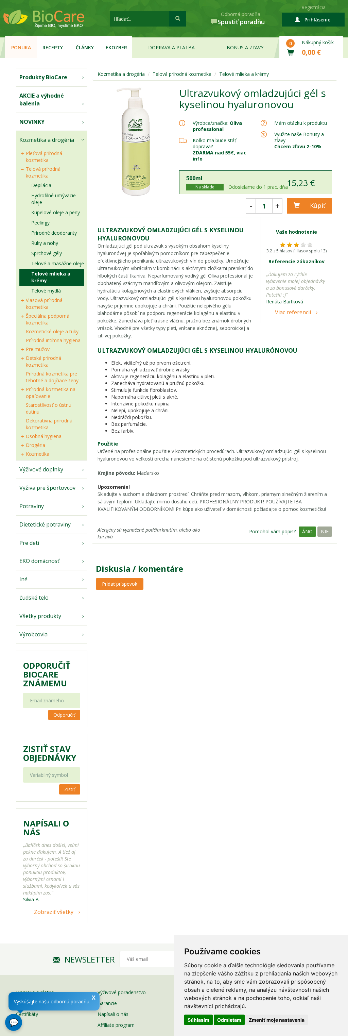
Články (85, 47)
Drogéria (35, 445)
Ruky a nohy (44, 243)
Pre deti (29, 543)
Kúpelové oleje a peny (55, 212)
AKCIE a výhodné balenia (41, 99)
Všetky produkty (40, 616)
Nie (325, 531)
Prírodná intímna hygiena (53, 340)
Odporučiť (64, 715)
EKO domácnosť (39, 561)
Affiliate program (116, 1025)
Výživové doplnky (41, 469)
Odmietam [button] (229, 1020)
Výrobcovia (33, 634)
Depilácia (41, 185)
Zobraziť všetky (53, 912)
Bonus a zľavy (245, 47)
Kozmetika (37, 454)
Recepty (52, 47)
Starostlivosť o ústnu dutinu (48, 408)
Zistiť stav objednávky (49, 753)
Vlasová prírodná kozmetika (44, 303)
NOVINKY (32, 122)
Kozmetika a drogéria (46, 140)
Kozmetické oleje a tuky (52, 331)
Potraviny (31, 506)
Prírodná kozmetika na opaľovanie (50, 392)
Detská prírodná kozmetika (43, 361)
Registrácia (313, 7)
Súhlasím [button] (198, 1020)
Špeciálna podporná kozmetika (47, 319)
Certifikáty (27, 1014)
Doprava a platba (171, 47)
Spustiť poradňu (241, 22)
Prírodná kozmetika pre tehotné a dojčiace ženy (52, 377)
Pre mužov (38, 349)
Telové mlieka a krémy (50, 277)
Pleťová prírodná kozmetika (44, 156)
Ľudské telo (34, 597)
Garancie (107, 1003)
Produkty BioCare (43, 77)
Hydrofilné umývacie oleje (53, 198)
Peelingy (40, 222)
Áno (307, 531)
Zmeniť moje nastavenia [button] (276, 1020)
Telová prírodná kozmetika (43, 172)
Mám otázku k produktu (300, 123)
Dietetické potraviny (45, 524)
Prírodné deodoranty (54, 233)
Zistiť (69, 789)
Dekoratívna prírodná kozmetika (49, 424)
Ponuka (21, 47)
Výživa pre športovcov (47, 487)
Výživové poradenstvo (122, 992)
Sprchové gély (46, 253)
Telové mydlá (46, 290)
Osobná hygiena (44, 436)
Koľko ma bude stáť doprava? (214, 143)
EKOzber (116, 47)
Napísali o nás (113, 1014)
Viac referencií (293, 312)
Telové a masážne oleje (57, 263)
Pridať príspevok (119, 584)
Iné (23, 579)
